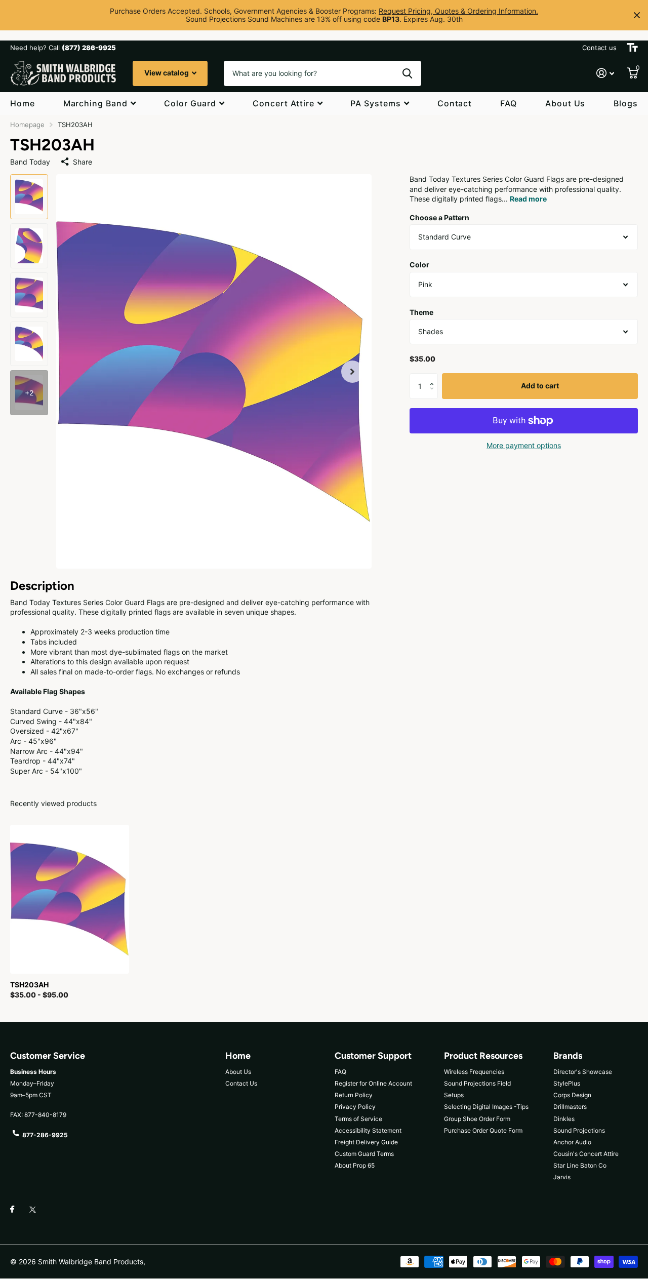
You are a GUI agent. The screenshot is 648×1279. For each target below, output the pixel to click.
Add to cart (540, 386)
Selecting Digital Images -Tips (486, 1106)
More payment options (524, 445)
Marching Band (95, 103)
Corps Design (572, 1095)
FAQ (508, 103)
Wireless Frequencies (474, 1071)
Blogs (626, 103)
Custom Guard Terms (364, 1153)
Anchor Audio (572, 1142)
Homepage (27, 125)
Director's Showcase (582, 1071)
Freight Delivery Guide (366, 1142)
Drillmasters (570, 1106)
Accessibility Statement (368, 1130)
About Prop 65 (355, 1165)
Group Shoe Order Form (477, 1119)
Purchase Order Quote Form (483, 1130)
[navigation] (29, 196)
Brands (567, 1055)
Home (22, 103)
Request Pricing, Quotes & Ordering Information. (458, 11)
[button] (352, 371)
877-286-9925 (45, 1135)
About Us (565, 103)
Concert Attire (283, 103)
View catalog (167, 72)
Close (637, 15)
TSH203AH (29, 984)
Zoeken (407, 73)
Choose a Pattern (439, 217)
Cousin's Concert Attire (586, 1153)
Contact (454, 103)
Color (419, 265)
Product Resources (483, 1055)
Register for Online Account (373, 1083)
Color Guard (190, 103)
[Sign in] (605, 73)
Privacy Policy (355, 1106)
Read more (528, 199)
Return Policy (354, 1095)
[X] (32, 1210)
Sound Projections (579, 1130)
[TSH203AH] (69, 899)
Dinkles (564, 1119)
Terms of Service (358, 1119)
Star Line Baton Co (579, 1165)
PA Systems (375, 103)
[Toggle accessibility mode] (632, 48)
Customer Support (373, 1055)
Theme (421, 312)
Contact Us (241, 1083)
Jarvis (562, 1177)
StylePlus (566, 1083)
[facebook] (12, 1209)
